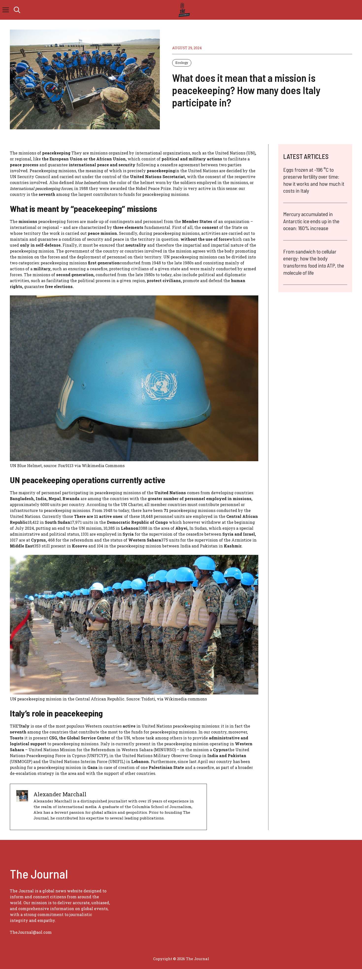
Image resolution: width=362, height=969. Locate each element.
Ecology (181, 62)
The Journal (197, 958)
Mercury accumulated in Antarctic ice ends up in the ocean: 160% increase (311, 221)
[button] (17, 10)
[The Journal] (183, 10)
